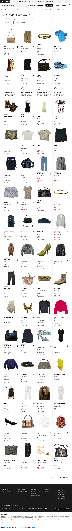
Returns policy (21, 495)
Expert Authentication (27, 92)
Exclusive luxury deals (43, 92)
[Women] (21, 9)
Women (19, 10)
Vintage (52, 10)
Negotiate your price (9, 92)
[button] (69, 5)
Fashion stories (61, 498)
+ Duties (8, 53)
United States (14, 529)
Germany (19, 529)
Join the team (61, 496)
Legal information (17, 508)
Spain (23, 529)
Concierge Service (6, 491)
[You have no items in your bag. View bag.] (69, 5)
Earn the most (57, 92)
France (2, 529)
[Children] (32, 9)
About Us (69, 10)
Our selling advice (35, 491)
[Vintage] (55, 9)
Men (24, 10)
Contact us (47, 491)
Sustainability (61, 492)
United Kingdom (8, 529)
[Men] (26, 9)
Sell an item (49, 5)
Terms (23, 508)
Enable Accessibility (5, 1)
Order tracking (21, 489)
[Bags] (37, 9)
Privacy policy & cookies (31, 508)
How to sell (33, 489)
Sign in (57, 5)
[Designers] (16, 9)
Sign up (64, 5)
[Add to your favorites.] (17, 47)
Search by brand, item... (9, 5)
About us (60, 490)
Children (29, 10)
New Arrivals (4, 10)
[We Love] (61, 9)
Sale (64, 10)
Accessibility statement (7, 508)
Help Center (47, 489)
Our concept (5, 489)
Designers (12, 10)
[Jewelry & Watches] (49, 9)
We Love (59, 10)
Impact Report (61, 494)
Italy (26, 529)
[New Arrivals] (8, 9)
